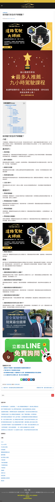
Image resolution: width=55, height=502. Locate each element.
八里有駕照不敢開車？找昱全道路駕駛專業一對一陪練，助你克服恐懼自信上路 (20, 424)
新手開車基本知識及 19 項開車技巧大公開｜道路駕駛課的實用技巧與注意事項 (22, 372)
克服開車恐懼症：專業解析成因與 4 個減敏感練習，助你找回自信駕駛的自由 (19, 411)
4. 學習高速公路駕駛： (16, 121)
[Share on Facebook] (24, 379)
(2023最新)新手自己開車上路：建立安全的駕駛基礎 (16, 375)
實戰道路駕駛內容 (5, 452)
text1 (14, 18)
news (2, 441)
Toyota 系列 (4, 444)
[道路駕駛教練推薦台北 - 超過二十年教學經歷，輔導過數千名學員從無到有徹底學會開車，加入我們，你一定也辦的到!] (27, 5)
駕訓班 (2, 480)
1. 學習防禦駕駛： (15, 117)
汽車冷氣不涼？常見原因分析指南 (12, 370)
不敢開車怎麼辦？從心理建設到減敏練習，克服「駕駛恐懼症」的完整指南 (18, 414)
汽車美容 (3, 467)
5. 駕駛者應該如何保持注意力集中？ (18, 132)
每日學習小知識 (5, 457)
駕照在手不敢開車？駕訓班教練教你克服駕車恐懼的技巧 (17, 367)
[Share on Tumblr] (33, 379)
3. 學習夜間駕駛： (15, 120)
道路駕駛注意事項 (5, 478)
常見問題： (11, 125)
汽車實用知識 (5, 12)
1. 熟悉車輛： (14, 109)
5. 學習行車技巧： (15, 122)
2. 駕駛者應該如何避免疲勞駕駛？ (18, 128)
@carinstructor (49, 492)
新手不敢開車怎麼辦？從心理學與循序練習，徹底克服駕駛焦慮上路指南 (18, 409)
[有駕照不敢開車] (27, 351)
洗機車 (2, 470)
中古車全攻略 (4, 447)
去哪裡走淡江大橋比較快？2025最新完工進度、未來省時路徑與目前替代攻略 (19, 429)
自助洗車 (3, 475)
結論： (10, 124)
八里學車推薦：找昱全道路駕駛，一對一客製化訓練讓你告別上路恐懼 (17, 427)
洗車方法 (3, 473)
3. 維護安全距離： (15, 112)
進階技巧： (11, 116)
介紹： (10, 106)
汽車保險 (3, 460)
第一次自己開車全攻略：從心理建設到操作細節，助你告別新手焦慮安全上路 (19, 419)
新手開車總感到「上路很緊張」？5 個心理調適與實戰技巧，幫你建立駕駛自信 (19, 406)
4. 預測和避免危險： (15, 113)
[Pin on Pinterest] (29, 379)
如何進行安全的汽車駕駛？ (11, 105)
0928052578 (32, 492)
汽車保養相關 (4, 462)
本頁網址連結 (17, 384)
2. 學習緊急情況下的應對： (17, 118)
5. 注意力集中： (15, 114)
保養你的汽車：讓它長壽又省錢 (44, 387)
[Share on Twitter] (26, 379)
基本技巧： (11, 108)
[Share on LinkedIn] (31, 379)
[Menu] (2, 5)
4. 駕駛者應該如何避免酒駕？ (17, 131)
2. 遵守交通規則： (15, 110)
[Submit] (52, 395)
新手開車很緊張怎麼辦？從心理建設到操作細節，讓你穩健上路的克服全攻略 (19, 422)
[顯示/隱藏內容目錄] (23, 103)
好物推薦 (3, 449)
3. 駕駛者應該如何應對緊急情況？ (18, 129)
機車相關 (3, 454)
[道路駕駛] (27, 36)
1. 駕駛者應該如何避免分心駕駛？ (18, 127)
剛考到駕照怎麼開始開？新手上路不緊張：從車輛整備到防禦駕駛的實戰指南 (19, 416)
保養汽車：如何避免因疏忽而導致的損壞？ (13, 387)
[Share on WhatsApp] (21, 379)
